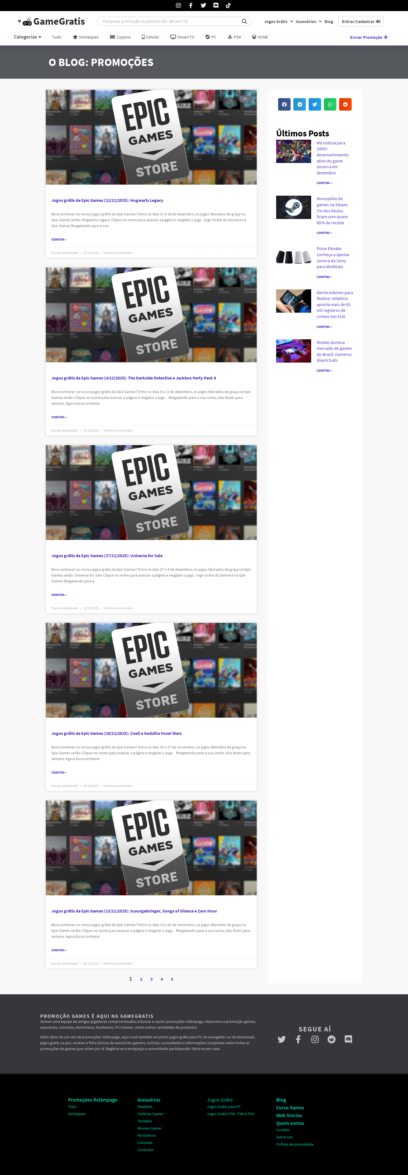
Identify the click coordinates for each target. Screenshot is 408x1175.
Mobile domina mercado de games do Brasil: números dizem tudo (334, 351)
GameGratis (59, 21)
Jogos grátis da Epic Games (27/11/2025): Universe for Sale (107, 555)
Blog (328, 21)
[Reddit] (331, 1039)
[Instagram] (315, 1039)
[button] (284, 104)
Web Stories (289, 1115)
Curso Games (290, 1107)
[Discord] (348, 1039)
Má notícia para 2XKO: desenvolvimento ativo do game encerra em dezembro (333, 157)
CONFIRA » (324, 183)
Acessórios (306, 21)
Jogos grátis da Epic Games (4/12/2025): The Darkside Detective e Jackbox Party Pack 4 (133, 378)
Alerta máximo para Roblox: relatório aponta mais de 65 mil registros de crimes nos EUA (335, 304)
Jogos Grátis (276, 21)
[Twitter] (281, 1039)
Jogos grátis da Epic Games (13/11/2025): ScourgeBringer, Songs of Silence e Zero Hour (134, 911)
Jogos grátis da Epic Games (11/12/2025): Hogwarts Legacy (107, 200)
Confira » (59, 239)
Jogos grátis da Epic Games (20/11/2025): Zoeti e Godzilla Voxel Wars (116, 733)
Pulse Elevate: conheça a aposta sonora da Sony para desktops (333, 257)
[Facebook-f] (298, 1039)
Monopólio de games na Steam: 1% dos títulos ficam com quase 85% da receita (332, 210)
